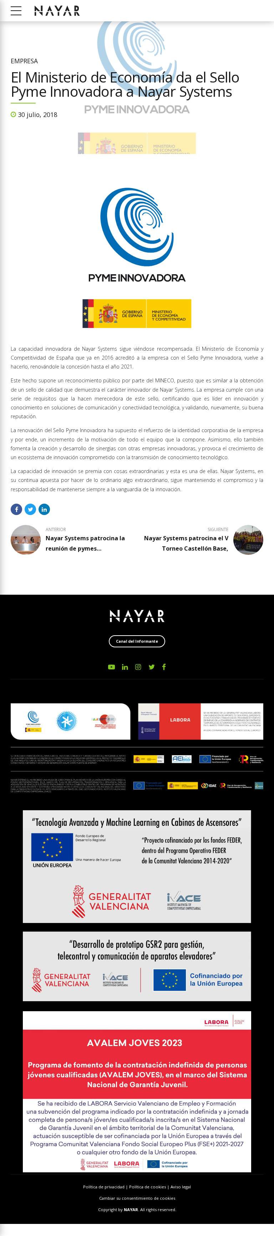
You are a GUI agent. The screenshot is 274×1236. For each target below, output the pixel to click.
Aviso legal (181, 1186)
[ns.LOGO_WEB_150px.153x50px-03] (137, 616)
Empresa (24, 61)
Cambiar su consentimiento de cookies (137, 1198)
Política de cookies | (150, 1186)
